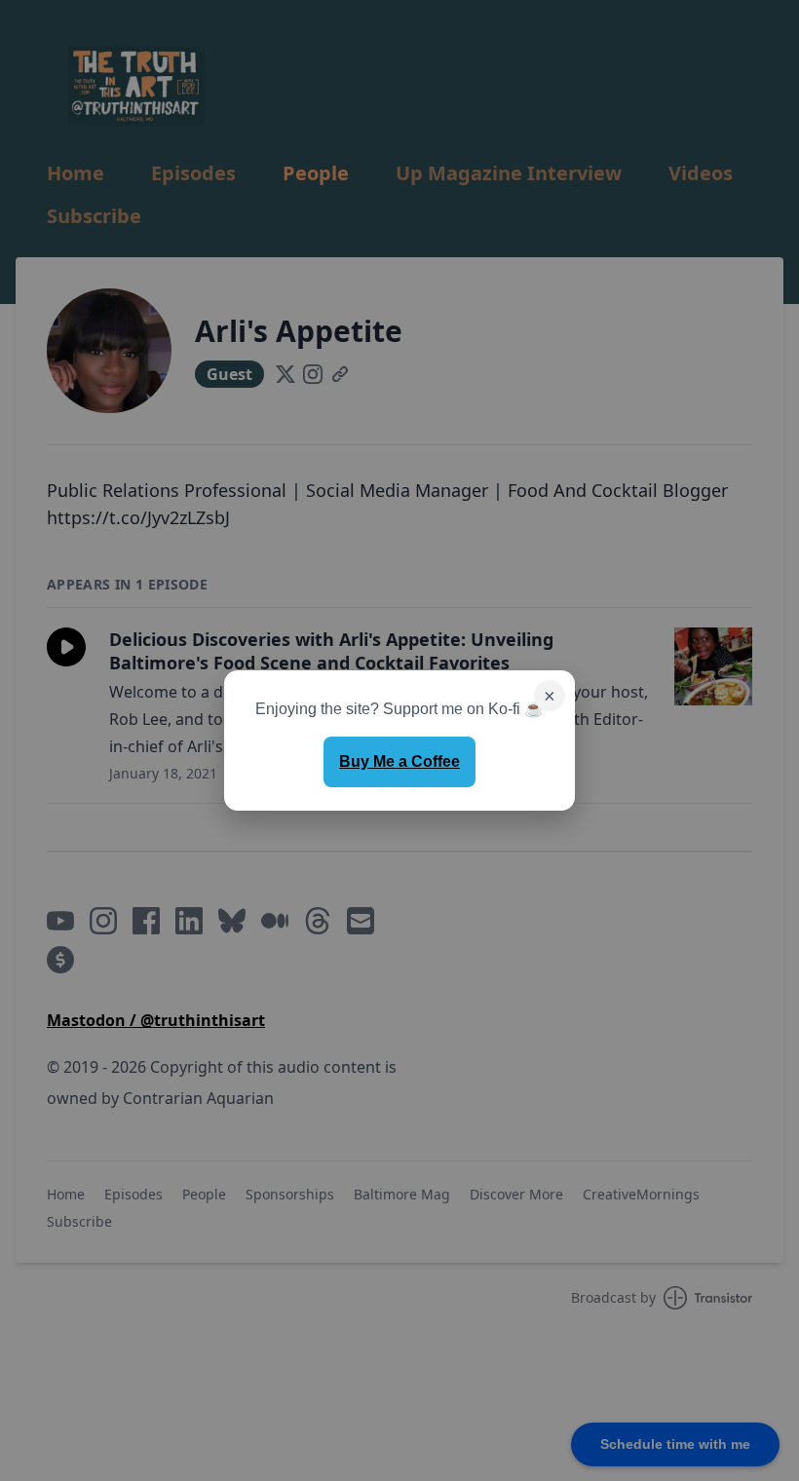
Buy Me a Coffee (399, 761)
